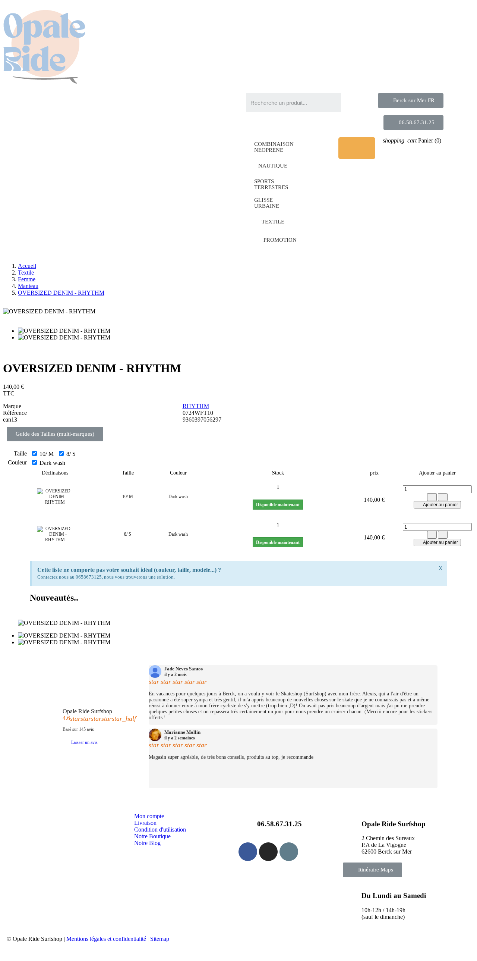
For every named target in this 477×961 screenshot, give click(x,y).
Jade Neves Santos (183, 669)
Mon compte (149, 816)
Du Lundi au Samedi (393, 895)
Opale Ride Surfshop (87, 711)
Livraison (145, 823)
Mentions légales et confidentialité (106, 939)
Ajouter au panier (440, 504)
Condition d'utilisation (160, 829)
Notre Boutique (152, 836)
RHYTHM (196, 406)
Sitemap (159, 939)
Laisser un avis (84, 742)
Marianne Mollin (182, 732)
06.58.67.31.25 (279, 824)
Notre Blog (147, 843)
